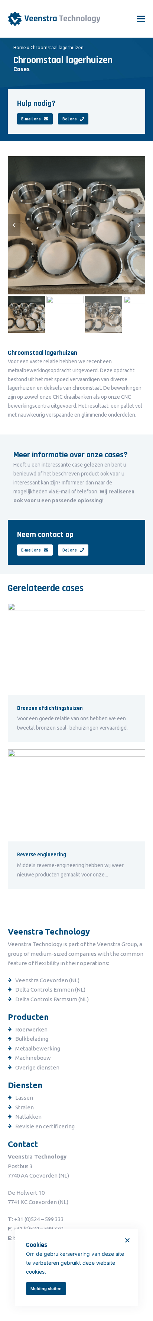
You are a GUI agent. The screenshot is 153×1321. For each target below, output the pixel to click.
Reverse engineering (41, 854)
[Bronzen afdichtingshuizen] (77, 648)
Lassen (24, 1097)
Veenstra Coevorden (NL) (47, 980)
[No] (127, 1240)
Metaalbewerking (37, 1048)
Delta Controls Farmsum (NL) (52, 999)
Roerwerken (31, 1029)
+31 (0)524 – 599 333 (39, 1219)
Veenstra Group (117, 944)
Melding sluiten (46, 1288)
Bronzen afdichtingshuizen (50, 708)
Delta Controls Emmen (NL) (50, 989)
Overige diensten (37, 1067)
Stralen (24, 1107)
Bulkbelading (31, 1039)
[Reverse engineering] (77, 795)
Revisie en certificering (45, 1126)
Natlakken (28, 1116)
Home (19, 47)
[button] (141, 18)
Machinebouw (33, 1058)
